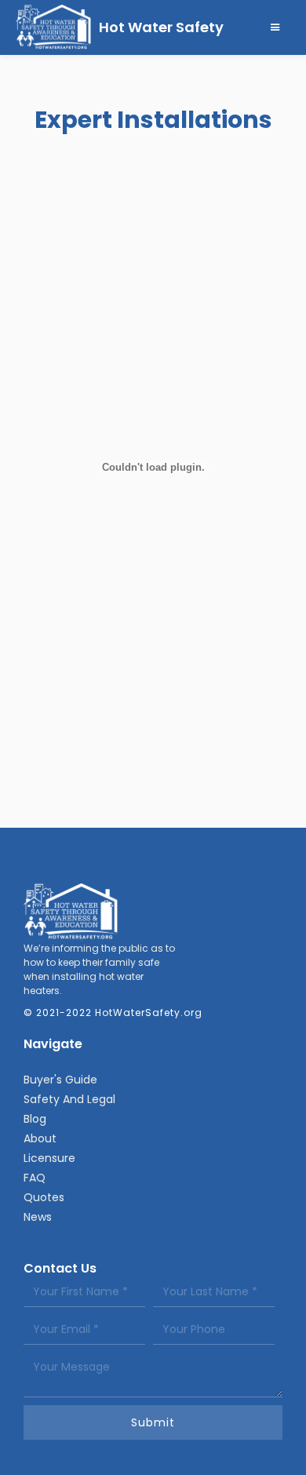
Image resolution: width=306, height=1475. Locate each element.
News (38, 1217)
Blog (35, 1119)
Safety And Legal (69, 1099)
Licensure (49, 1158)
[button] (275, 27)
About (40, 1138)
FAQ (35, 1177)
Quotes (44, 1197)
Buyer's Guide (60, 1079)
